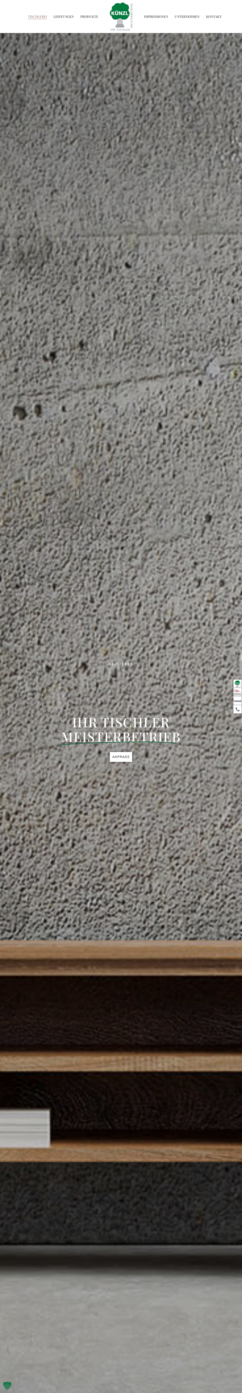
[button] (7, 1385)
